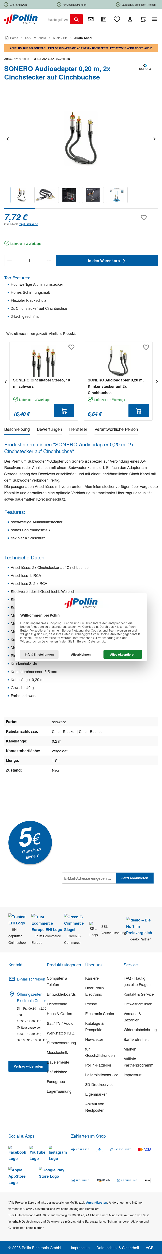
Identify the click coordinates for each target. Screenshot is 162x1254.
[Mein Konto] (130, 19)
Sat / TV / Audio (60, 1023)
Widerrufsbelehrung (140, 1029)
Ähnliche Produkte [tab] (63, 333)
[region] (81, 151)
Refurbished (57, 1071)
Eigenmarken (96, 1094)
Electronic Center (99, 1013)
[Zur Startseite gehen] (21, 19)
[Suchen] (76, 19)
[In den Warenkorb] (64, 410)
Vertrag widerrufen (28, 1066)
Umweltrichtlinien (138, 1003)
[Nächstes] (154, 138)
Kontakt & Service (139, 994)
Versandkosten (96, 1202)
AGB (150, 1247)
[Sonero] (145, 74)
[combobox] (57, 19)
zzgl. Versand (28, 224)
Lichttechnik (57, 1003)
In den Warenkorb (104, 260)
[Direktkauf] (104, 19)
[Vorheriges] (7, 138)
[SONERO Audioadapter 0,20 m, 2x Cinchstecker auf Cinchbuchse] (81, 138)
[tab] (17, 430)
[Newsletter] (91, 19)
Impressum (133, 1074)
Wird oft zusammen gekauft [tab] (26, 333)
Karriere (92, 978)
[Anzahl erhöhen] (49, 260)
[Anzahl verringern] (9, 260)
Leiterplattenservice (101, 1074)
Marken (130, 1049)
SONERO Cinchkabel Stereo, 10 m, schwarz (41, 383)
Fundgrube (56, 1081)
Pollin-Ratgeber (98, 1065)
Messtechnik (57, 1052)
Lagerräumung (59, 1091)
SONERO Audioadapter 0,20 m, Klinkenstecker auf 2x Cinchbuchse (116, 386)
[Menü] (155, 19)
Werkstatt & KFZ (60, 1033)
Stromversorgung (61, 1042)
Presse (91, 1003)
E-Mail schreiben (31, 979)
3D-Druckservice (99, 1084)
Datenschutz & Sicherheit (117, 1247)
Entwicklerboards (61, 994)
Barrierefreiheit (136, 1039)
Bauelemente (58, 1062)
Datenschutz (89, 887)
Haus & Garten (59, 1013)
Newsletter (94, 1039)
